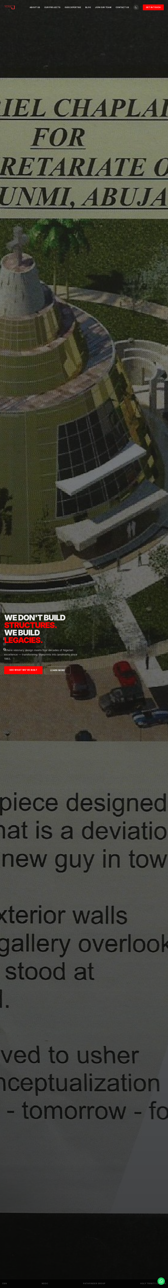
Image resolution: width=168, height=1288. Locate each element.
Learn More (57, 670)
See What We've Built (23, 670)
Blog (88, 7)
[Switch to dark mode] (136, 7)
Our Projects (52, 7)
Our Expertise (73, 7)
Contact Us (122, 7)
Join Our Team (103, 7)
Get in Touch (153, 7)
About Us (35, 7)
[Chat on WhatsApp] (161, 1281)
